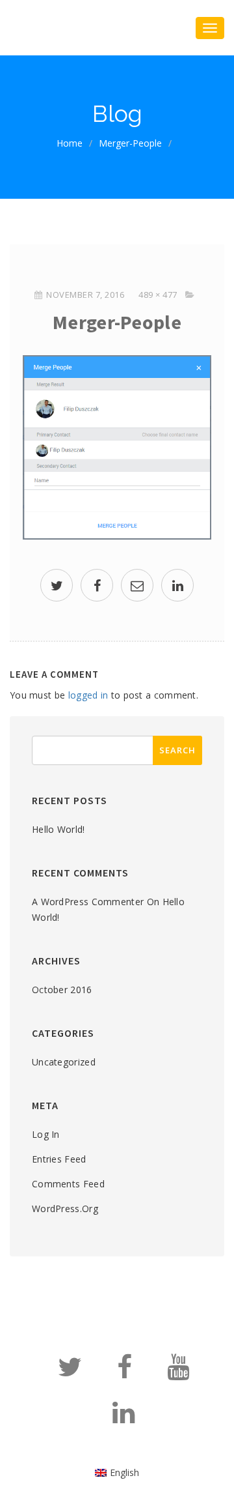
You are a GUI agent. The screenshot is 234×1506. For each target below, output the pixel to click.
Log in (46, 1134)
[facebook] (97, 587)
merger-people (130, 143)
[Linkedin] (123, 1418)
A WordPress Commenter (88, 901)
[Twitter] (70, 1373)
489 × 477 (157, 294)
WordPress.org (65, 1208)
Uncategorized (64, 1062)
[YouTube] (178, 1373)
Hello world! (58, 829)
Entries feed (59, 1159)
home (70, 143)
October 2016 (62, 989)
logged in (88, 695)
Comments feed (68, 1184)
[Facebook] (124, 1373)
